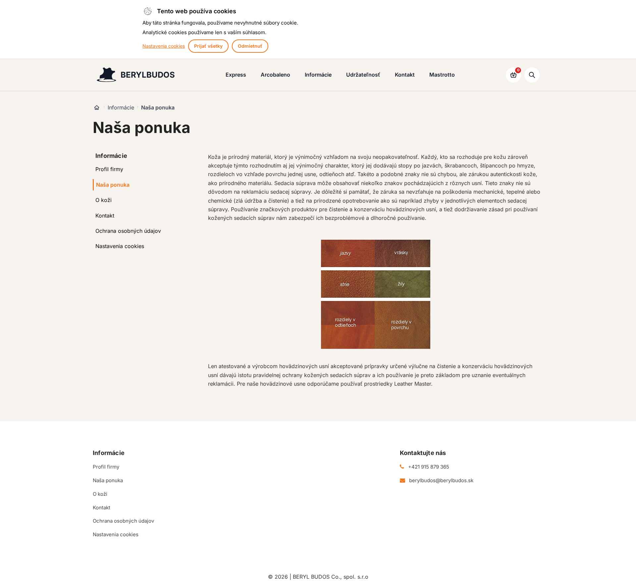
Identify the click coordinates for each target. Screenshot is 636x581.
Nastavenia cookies (163, 46)
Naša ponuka (113, 184)
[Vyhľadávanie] (532, 75)
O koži (103, 200)
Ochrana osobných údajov (128, 230)
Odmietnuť (250, 46)
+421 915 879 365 (428, 467)
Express (236, 74)
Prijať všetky (208, 46)
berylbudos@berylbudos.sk (441, 480)
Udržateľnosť (363, 74)
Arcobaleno (275, 74)
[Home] (97, 107)
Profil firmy (109, 169)
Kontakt (405, 74)
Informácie (318, 74)
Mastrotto (442, 74)
